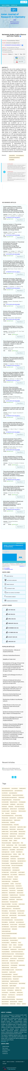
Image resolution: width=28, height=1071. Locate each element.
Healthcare (12, 822)
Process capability (22, 845)
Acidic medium (21, 904)
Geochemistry (19, 885)
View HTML (21, 57)
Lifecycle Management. (18, 956)
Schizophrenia (14, 942)
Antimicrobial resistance (7, 854)
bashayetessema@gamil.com (12, 42)
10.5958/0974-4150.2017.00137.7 (13, 380)
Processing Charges (10, 596)
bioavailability (12, 849)
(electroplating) (13, 913)
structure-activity (13, 924)
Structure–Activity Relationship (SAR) (9, 933)
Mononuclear (10, 876)
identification (13, 858)
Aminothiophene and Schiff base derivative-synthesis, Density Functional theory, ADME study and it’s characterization (14, 297)
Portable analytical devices (7, 820)
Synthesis (4, 876)
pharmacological (22, 926)
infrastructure (20, 836)
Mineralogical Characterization (8, 885)
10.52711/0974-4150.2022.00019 (13, 401)
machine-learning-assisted (7, 838)
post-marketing (5, 836)
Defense (18, 1003)
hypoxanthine (12, 155)
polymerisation (19, 899)
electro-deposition (21, 915)
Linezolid (12, 851)
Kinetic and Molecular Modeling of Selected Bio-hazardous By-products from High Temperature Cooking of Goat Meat (13, 424)
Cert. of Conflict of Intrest (13, 592)
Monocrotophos (15, 867)
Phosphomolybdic (5, 858)
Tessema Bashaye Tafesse (13, 40)
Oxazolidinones (19, 851)
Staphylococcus (22, 874)
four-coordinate (14, 874)
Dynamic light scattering (6, 978)
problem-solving (5, 831)
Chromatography (5, 860)
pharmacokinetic (20, 849)
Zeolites (12, 883)
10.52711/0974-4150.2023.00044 (13, 235)
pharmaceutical (13, 817)
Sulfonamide (14, 928)
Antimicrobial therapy (6, 931)
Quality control (12, 972)
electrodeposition (20, 910)
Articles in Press (6, 1050)
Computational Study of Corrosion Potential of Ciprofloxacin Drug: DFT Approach (13, 327)
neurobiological (21, 808)
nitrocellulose (12, 992)
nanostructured (13, 958)
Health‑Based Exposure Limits (8, 953)
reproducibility (20, 890)
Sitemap (4, 1063)
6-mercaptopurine (20, 155)
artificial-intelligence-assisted (8, 969)
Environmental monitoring (7, 824)
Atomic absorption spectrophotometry (9, 797)
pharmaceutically (13, 1001)
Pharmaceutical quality (6, 842)
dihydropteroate (5, 924)
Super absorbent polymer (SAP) (13, 906)
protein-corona (5, 960)
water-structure (20, 804)
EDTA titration (21, 797)
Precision (4, 990)
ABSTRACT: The (18, 990)
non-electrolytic (13, 872)
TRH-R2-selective (22, 811)
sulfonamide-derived (6, 928)
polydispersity (12, 960)
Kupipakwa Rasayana (14, 894)
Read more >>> (23, 566)
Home (4, 1061)
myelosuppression (5, 851)
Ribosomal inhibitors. (15, 856)
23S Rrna (15, 854)
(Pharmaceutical (22, 831)
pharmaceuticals (5, 901)
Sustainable (20, 944)
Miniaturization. (5, 826)
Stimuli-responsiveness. (6, 908)
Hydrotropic (4, 806)
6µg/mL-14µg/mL (13, 985)
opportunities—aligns (21, 826)
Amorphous (15, 879)
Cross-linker (14, 904)
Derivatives (13, 813)
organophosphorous (21, 860)
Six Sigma (23, 838)
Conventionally (12, 888)
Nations (14, 944)
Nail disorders (20, 992)
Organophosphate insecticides (17, 863)
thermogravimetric (13, 901)
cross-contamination (17, 947)
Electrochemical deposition (7, 919)
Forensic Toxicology (6, 865)
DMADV (15, 840)
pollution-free (4, 892)
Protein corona (5, 983)
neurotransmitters (21, 938)
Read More (20, 219)
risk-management (5, 949)
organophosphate (20, 858)
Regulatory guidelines (14, 981)
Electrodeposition (16, 908)
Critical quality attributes (7, 974)
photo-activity (14, 917)
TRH (3, 813)
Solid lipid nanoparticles (6, 976)
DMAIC (10, 840)
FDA (22, 842)
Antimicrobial (12, 1003)
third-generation (16, 799)
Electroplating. (5, 922)
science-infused (21, 949)
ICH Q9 (3, 845)
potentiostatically (12, 915)
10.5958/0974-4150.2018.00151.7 (13, 365)
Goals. (10, 947)
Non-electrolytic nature (6, 879)
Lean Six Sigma (5, 840)
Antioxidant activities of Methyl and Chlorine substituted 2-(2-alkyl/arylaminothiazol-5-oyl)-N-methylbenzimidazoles (13, 503)
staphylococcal (23, 847)
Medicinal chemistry (6, 935)
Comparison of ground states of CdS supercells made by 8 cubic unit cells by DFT (13, 409)
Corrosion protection (18, 919)
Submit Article (9, 576)
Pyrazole (16, 876)
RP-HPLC (17, 987)
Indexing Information (11, 600)
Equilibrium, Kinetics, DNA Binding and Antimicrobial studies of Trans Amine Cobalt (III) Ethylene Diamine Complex (14, 518)
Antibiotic (20, 1001)
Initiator (3, 906)
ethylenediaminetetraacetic (7, 790)
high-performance (13, 801)
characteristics (14, 811)
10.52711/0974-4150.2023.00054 (13, 254)
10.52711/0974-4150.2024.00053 (13, 304)
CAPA (16, 845)
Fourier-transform (14, 962)
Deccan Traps (18, 883)
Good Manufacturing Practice (17, 951)
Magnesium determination (18, 795)
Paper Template (10, 584)
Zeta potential (15, 978)
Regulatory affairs (15, 842)
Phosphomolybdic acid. (6, 870)
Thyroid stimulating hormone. (8, 815)
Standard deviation (11, 996)
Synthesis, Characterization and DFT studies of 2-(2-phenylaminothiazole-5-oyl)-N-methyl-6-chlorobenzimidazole (13, 359)
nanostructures (21, 958)
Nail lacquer (4, 994)
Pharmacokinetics (5, 856)
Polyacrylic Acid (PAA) (6, 904)
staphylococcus (5, 849)
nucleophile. (11, 159)
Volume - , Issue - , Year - (16, 54)
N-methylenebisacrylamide (15, 897)
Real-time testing (5, 822)
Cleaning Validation (6, 951)
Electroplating (4, 910)
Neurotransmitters (14, 940)
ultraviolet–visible (5, 962)
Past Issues (5, 1048)
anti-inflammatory (5, 926)
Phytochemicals (20, 999)
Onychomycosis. (11, 994)
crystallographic (15, 881)
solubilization (12, 804)
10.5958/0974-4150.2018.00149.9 (13, 288)
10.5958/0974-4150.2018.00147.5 (13, 509)
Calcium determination (6, 795)
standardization (5, 894)
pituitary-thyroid (13, 808)
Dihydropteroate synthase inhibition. (9, 938)
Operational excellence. (6, 847)
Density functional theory (14, 157)
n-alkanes (4, 996)
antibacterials (15, 847)
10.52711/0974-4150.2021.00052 (13, 319)
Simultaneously (13, 949)
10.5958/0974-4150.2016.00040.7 (13, 432)
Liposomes (15, 974)
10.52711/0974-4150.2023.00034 (13, 449)
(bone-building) (22, 983)
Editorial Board (19, 1061)
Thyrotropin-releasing (19, 806)
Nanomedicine (5, 972)
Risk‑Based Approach (20, 953)
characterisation (18, 969)
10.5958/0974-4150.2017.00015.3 (13, 271)
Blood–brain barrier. (13, 983)
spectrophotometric (6, 788)
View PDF (20, 61)
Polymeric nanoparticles (17, 976)
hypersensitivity (14, 926)
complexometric (22, 788)
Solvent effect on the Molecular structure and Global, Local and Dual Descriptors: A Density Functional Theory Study (13, 313)
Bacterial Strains (5, 1003)
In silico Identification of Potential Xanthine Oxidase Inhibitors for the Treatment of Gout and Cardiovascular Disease (14, 458)
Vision (19, 942)
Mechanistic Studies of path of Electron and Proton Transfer (14, 35)
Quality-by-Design (13, 833)
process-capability (13, 831)
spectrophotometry (18, 790)
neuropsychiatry (5, 940)
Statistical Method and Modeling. (8, 999)
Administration (13, 829)
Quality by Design (9, 845)
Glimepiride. (10, 806)
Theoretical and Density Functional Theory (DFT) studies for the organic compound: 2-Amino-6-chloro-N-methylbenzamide (13, 343)
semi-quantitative (5, 883)
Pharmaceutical (5, 817)
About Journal (6, 5)
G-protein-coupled (5, 811)
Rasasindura (22, 894)
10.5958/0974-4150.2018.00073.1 (13, 415)
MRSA (19, 854)
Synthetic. (24, 1003)
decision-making (18, 815)
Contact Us (14, 5)
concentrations (14, 788)
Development (4, 947)
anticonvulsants (22, 924)
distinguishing (13, 860)
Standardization (12, 892)
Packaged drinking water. (7, 799)
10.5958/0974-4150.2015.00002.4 (13, 479)
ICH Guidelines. (10, 990)
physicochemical (5, 958)
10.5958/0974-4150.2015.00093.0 (13, 45)
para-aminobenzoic (20, 922)
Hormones (7, 813)
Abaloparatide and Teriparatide (8, 987)
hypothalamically (5, 808)
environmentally (5, 801)
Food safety (16, 824)
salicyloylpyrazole (15, 870)
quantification (20, 817)
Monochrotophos (5, 863)
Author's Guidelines (11, 580)
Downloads (5, 1051)
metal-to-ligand (21, 872)
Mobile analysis (17, 820)
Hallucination (4, 944)
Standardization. (5, 897)
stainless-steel (21, 913)
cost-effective (5, 792)
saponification (5, 899)
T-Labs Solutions (11, 1069)
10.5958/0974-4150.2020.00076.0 (13, 217)
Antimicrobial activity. (6, 881)
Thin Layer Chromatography (16, 865)
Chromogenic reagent (6, 867)
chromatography (22, 801)
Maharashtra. (4, 888)
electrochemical (12, 910)
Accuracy (23, 987)
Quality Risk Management (7, 956)
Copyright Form (10, 588)
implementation (13, 836)
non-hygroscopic (5, 872)
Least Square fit (20, 994)
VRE (23, 854)
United (10, 944)
